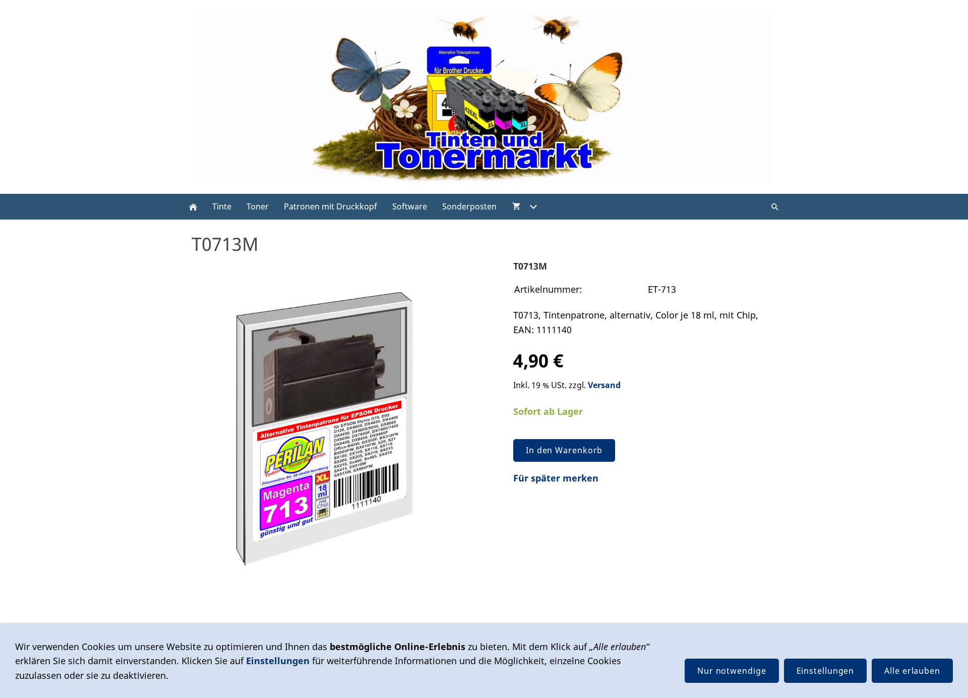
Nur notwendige (731, 670)
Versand (604, 385)
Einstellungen (278, 661)
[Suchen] (774, 207)
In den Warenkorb (564, 450)
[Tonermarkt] (193, 207)
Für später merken (555, 478)
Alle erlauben (912, 670)
